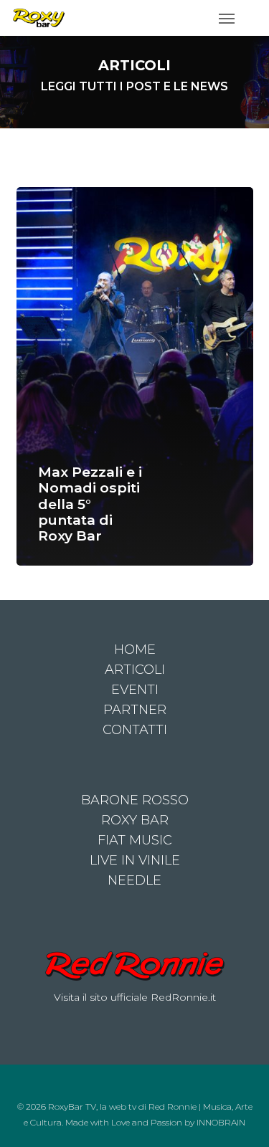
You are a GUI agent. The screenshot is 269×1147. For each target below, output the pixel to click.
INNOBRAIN (221, 1122)
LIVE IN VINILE (135, 860)
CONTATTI (135, 730)
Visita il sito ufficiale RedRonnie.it (135, 997)
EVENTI (135, 690)
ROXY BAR (135, 820)
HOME (135, 649)
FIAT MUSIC (135, 840)
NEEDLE (134, 880)
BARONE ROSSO (135, 800)
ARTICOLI (135, 669)
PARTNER (134, 710)
